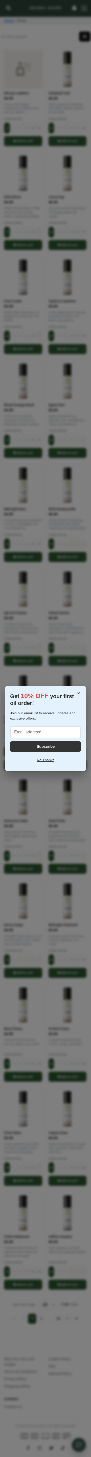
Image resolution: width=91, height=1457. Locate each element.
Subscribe (46, 746)
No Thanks (45, 760)
